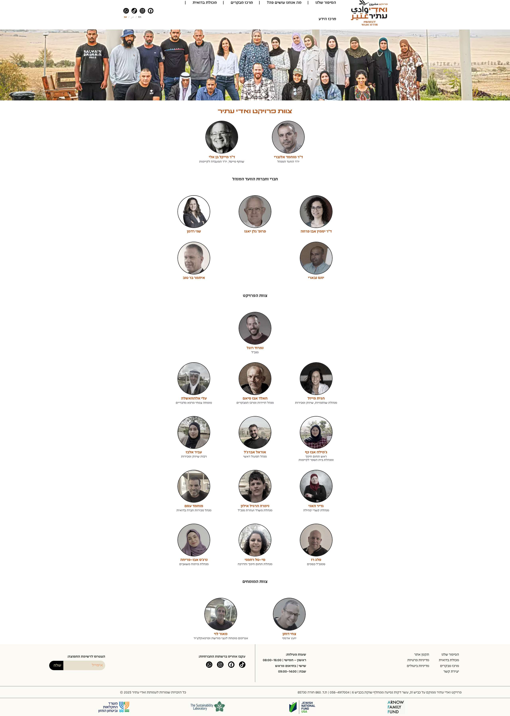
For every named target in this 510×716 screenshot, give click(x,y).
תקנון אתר (421, 654)
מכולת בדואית (449, 660)
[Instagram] (142, 11)
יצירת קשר (451, 671)
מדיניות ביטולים (418, 666)
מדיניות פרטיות (418, 660)
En (139, 17)
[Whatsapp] (126, 11)
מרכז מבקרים (449, 666)
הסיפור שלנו (450, 654)
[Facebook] (150, 11)
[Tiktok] (134, 11)
